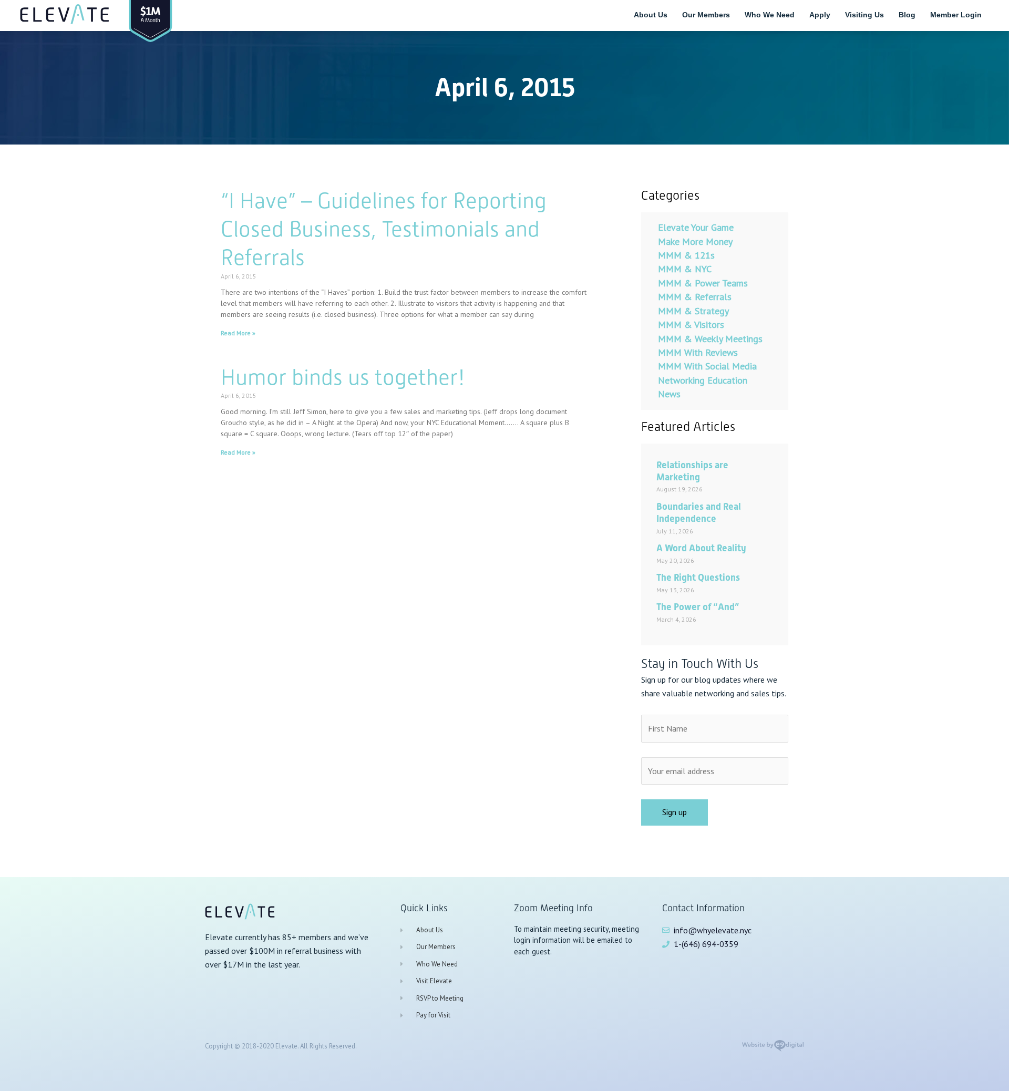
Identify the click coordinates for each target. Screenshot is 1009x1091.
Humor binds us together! (343, 377)
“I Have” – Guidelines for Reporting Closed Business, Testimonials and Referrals (384, 229)
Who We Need (770, 15)
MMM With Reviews (698, 352)
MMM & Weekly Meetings (710, 339)
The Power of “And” (697, 606)
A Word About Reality (701, 547)
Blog (907, 15)
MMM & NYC (685, 269)
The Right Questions (698, 577)
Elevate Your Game (696, 227)
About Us (650, 15)
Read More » (238, 333)
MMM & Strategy (693, 311)
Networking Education (702, 380)
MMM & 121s (686, 255)
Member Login (956, 15)
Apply (819, 15)
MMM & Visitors (691, 324)
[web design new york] (773, 1049)
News (669, 394)
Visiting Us (864, 15)
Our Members (706, 15)
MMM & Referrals (695, 297)
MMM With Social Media (707, 366)
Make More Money (695, 241)
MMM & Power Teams (703, 283)
